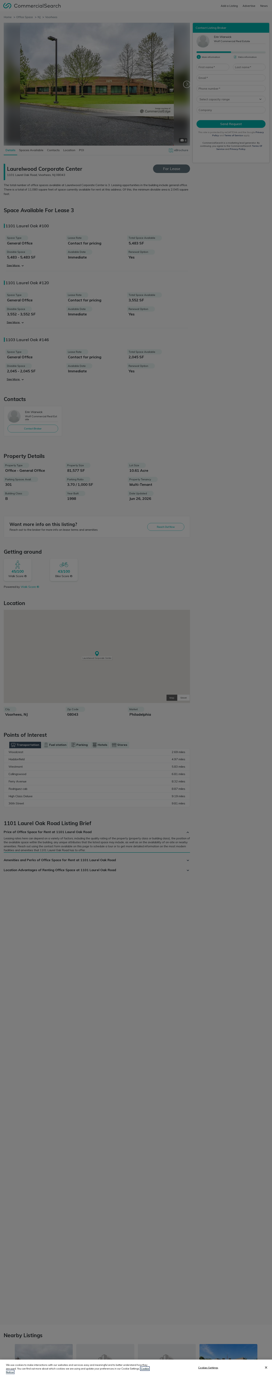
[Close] (266, 1367)
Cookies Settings (208, 1367)
